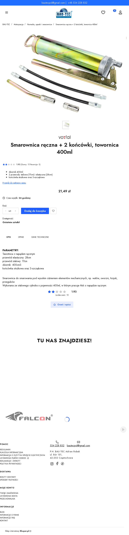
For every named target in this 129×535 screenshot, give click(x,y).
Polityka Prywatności (10, 463)
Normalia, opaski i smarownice (39, 24)
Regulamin (5, 449)
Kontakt (4, 520)
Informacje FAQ (7, 517)
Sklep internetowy (17, 531)
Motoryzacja (18, 24)
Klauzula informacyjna (11, 452)
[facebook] (57, 463)
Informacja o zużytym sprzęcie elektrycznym (22, 455)
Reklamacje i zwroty (10, 461)
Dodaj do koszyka (35, 211)
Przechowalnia (7, 498)
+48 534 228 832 (77, 3)
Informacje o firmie (9, 515)
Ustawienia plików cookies (13, 458)
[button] (6, 13)
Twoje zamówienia (9, 493)
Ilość (5, 205)
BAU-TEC (6, 24)
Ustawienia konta (8, 496)
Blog (2, 512)
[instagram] (52, 464)
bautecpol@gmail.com (53, 3)
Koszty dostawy (8, 477)
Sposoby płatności (9, 479)
